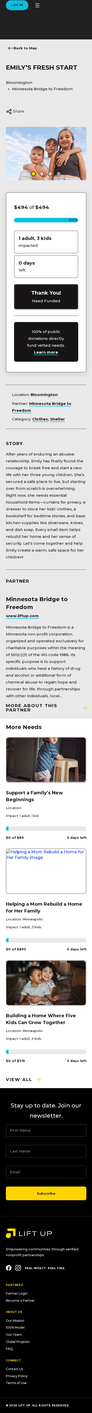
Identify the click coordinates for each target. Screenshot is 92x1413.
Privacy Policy (17, 1376)
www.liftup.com (22, 615)
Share (18, 111)
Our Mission (15, 1321)
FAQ (9, 1349)
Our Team (14, 1334)
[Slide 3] (50, 173)
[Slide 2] (41, 173)
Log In (17, 5)
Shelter (57, 419)
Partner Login (17, 1293)
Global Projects (17, 1342)
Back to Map (25, 48)
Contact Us (14, 1369)
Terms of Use (16, 1383)
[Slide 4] (58, 173)
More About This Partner (31, 707)
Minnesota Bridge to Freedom (42, 88)
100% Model (15, 1327)
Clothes (40, 419)
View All (19, 1079)
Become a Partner (20, 1300)
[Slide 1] (33, 173)
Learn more (46, 352)
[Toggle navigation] (37, 5)
